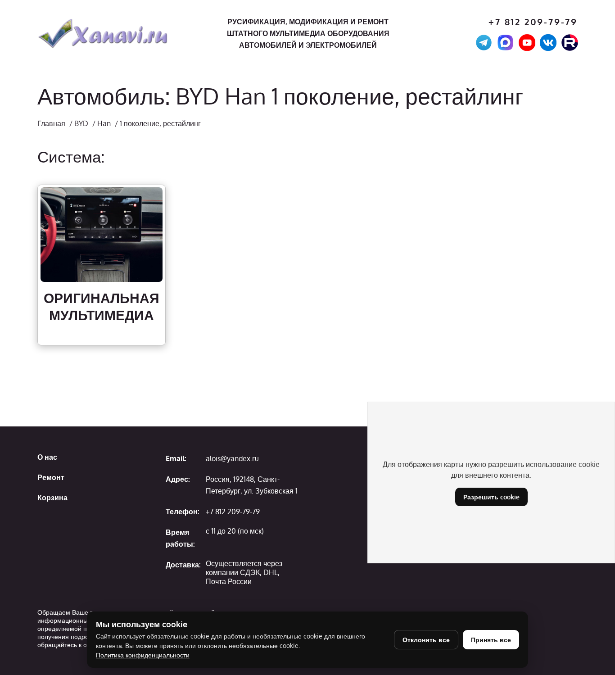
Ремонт (50, 477)
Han (104, 123)
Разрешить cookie (491, 497)
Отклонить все (426, 639)
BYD (81, 123)
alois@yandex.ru (232, 458)
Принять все (491, 639)
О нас (47, 457)
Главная (51, 123)
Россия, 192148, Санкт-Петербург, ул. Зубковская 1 (252, 485)
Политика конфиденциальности (143, 655)
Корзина (52, 497)
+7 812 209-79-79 (533, 21)
